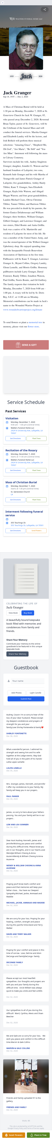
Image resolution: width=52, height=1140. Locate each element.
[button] (26, 1076)
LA (12, 494)
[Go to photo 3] (20, 1090)
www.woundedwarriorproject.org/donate (22, 309)
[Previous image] (5, 1076)
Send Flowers (36, 530)
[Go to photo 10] (31, 1090)
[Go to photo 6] (25, 1090)
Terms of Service (33, 1128)
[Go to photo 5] (23, 1090)
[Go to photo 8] (28, 1090)
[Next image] (46, 1076)
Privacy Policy (18, 1128)
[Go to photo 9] (30, 1090)
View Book (13, 613)
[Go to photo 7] (26, 1090)
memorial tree (35, 322)
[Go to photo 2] (18, 1090)
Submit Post (26, 699)
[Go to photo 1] (17, 1090)
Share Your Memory (17, 654)
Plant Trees (36, 438)
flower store (33, 326)
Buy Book (28, 613)
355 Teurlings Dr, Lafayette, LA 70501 (27, 525)
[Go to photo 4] (22, 1090)
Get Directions (15, 438)
